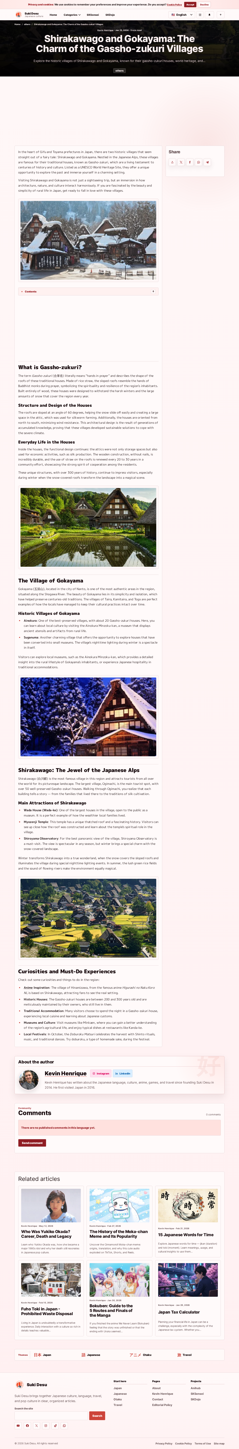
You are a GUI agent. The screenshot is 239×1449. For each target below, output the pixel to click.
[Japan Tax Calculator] (188, 1280)
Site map (219, 1443)
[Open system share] (172, 162)
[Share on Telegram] (207, 162)
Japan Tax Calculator (179, 1312)
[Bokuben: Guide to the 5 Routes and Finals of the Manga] (119, 1280)
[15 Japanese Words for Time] (188, 1205)
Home (53, 14)
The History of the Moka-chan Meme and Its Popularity (119, 1234)
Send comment (32, 1143)
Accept (190, 4)
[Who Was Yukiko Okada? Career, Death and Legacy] (51, 1205)
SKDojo (110, 14)
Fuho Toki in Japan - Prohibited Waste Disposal (47, 1311)
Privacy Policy (164, 1443)
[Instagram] (45, 1425)
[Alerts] (209, 14)
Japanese (120, 1393)
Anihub (196, 1388)
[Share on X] (181, 162)
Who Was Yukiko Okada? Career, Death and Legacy (46, 1234)
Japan (118, 1388)
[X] (36, 1425)
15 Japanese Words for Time (186, 1234)
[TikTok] (55, 1425)
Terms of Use (203, 1443)
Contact (157, 1399)
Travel (118, 1405)
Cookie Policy (174, 5)
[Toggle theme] (199, 14)
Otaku (118, 1399)
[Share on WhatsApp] (198, 162)
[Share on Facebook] (190, 162)
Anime (28, 988)
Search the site (24, 1408)
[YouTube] (18, 1425)
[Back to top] (220, 14)
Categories (70, 14)
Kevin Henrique (105, 30)
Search (97, 1415)
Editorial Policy (162, 1405)
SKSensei (93, 14)
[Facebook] (27, 1425)
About (156, 1388)
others (27, 24)
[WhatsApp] (64, 1425)
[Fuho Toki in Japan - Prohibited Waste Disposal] (51, 1280)
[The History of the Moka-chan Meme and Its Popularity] (119, 1205)
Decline (204, 4)
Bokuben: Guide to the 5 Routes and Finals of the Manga (111, 1310)
